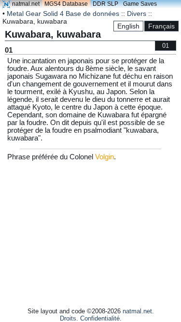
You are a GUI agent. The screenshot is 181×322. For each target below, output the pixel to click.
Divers (136, 13)
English (128, 26)
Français (161, 26)
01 (165, 45)
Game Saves (140, 3)
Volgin (104, 157)
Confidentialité (100, 318)
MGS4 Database (66, 3)
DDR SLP (105, 3)
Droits (68, 318)
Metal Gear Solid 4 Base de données (63, 13)
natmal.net (26, 3)
